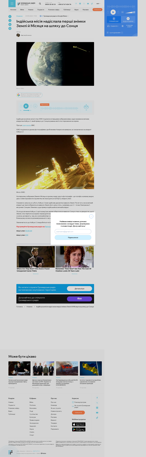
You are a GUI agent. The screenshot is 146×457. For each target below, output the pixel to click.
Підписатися (73, 237)
